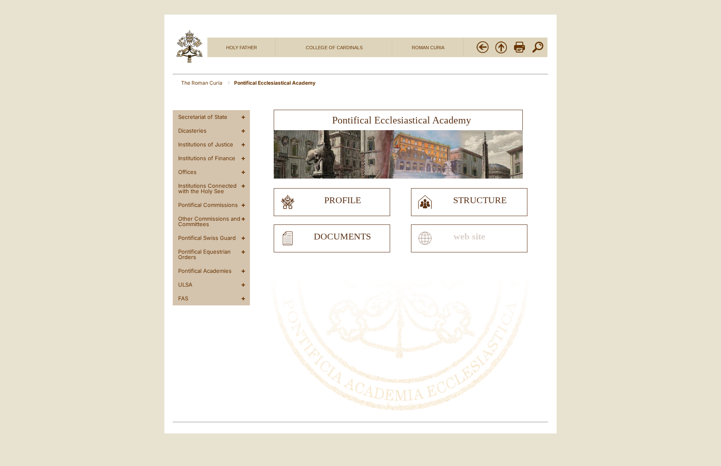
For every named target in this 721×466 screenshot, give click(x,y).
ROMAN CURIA (428, 47)
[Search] (538, 52)
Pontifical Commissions (208, 205)
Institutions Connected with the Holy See (207, 188)
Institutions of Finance (206, 158)
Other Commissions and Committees (209, 221)
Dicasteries (192, 130)
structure (480, 200)
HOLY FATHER (241, 47)
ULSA (185, 284)
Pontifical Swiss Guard (207, 237)
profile (342, 200)
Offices (187, 172)
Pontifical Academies (205, 270)
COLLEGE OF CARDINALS (334, 47)
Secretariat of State (202, 116)
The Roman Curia (202, 83)
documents (342, 236)
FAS (183, 298)
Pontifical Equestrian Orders (204, 254)
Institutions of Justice (205, 144)
